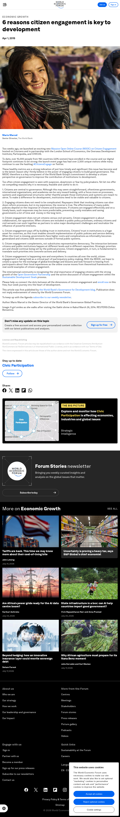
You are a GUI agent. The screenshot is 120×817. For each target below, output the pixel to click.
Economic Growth (15, 16)
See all (112, 508)
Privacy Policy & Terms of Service (60, 799)
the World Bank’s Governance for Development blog (67, 289)
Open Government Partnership (34, 274)
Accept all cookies (94, 794)
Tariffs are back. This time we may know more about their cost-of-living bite (27, 553)
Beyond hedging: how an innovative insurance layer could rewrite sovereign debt (27, 658)
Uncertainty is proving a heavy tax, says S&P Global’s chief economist (88, 553)
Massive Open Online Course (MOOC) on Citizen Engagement (83, 148)
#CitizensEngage (42, 164)
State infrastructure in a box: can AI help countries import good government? (87, 605)
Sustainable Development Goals (19, 277)
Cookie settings (94, 810)
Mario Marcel (9, 135)
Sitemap (60, 805)
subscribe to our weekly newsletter (52, 297)
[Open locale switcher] (4, 808)
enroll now (103, 282)
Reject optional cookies (94, 802)
